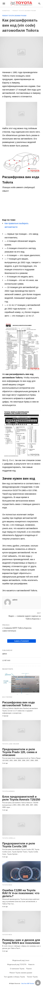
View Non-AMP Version (27, 983)
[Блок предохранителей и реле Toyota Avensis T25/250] (21, 778)
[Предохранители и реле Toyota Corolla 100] (21, 824)
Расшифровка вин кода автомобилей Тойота (18, 704)
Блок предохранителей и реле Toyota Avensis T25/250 (21, 798)
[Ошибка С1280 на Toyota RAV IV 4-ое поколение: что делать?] (21, 871)
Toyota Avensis (8, 791)
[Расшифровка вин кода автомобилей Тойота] (21, 683)
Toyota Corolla (8, 838)
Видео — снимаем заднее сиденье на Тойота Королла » (25, 617)
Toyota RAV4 (7, 885)
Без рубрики (7, 697)
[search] (39, 3)
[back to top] (38, 983)
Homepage (6, 10)
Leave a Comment (21, 641)
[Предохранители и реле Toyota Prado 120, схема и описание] (21, 730)
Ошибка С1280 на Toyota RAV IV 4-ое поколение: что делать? (20, 893)
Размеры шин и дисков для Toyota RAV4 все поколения (21, 941)
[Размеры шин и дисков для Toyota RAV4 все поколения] (21, 921)
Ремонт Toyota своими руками (24, 10)
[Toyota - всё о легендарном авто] (21, 3)
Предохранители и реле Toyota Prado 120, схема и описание (19, 752)
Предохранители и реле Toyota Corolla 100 (18, 845)
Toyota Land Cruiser (10, 743)
